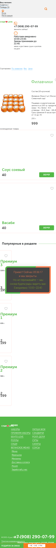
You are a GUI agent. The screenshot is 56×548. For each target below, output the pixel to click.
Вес (25, 69)
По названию (17, 69)
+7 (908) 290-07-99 (26, 26)
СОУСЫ (36, 447)
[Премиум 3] (4, 256)
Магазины (16, 458)
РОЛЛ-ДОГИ (38, 437)
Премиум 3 (8, 263)
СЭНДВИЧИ (38, 433)
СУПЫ (35, 440)
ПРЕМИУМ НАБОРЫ (20, 433)
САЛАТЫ (36, 444)
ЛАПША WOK (38, 429)
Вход (4, 13)
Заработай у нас (19, 469)
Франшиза (17, 455)
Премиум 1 (8, 316)
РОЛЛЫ (14, 440)
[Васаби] (28, 203)
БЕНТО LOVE (17, 437)
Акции (15, 466)
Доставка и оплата (21, 462)
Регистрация (7, 16)
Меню (14, 451)
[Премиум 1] (4, 309)
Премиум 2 (8, 369)
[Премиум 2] (4, 361)
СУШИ (14, 444)
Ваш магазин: (6, 2)
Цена (30, 69)
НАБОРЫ (15, 429)
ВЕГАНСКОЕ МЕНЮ (20, 447)
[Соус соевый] (28, 150)
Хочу (46, 174)
